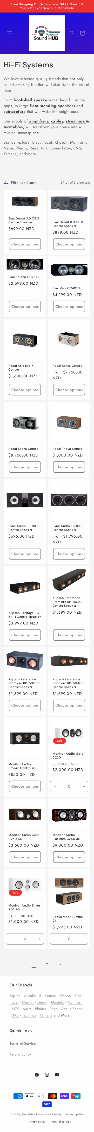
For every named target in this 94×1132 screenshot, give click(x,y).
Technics (29, 1015)
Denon (65, 995)
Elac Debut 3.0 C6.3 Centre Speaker (68, 224)
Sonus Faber (71, 1008)
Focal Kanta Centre (67, 366)
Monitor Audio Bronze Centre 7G (22, 766)
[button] (9, 33)
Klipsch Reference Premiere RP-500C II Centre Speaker (24, 683)
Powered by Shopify (49, 1114)
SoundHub (28, 1114)
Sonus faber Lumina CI (68, 919)
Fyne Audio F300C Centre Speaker (23, 528)
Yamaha (46, 1015)
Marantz (57, 1002)
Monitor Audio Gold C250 (68, 755)
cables (57, 121)
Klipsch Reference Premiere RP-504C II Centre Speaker (68, 683)
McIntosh (75, 1002)
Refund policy (20, 1054)
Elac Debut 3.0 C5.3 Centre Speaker (23, 220)
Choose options (25, 244)
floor (34, 106)
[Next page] (60, 964)
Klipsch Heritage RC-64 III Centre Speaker (24, 615)
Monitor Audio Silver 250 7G (24, 907)
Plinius (40, 1008)
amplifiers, (39, 121)
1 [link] (34, 964)
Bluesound (47, 995)
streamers (76, 121)
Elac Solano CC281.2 (24, 277)
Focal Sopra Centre (23, 449)
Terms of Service (23, 1043)
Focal (14, 1002)
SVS (15, 1015)
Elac (77, 995)
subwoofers (15, 111)
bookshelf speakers (32, 100)
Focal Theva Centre (67, 449)
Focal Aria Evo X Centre (21, 368)
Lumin (42, 1002)
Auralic (30, 995)
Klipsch (28, 1002)
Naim (26, 1008)
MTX (15, 1008)
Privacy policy (37, 1122)
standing (48, 106)
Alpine (15, 995)
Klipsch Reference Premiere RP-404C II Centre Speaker (68, 602)
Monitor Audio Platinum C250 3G (67, 837)
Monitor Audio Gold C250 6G (23, 837)
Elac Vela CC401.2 (66, 288)
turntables (13, 127)
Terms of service (60, 1122)
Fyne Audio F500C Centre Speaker (67, 528)
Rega (53, 1008)
